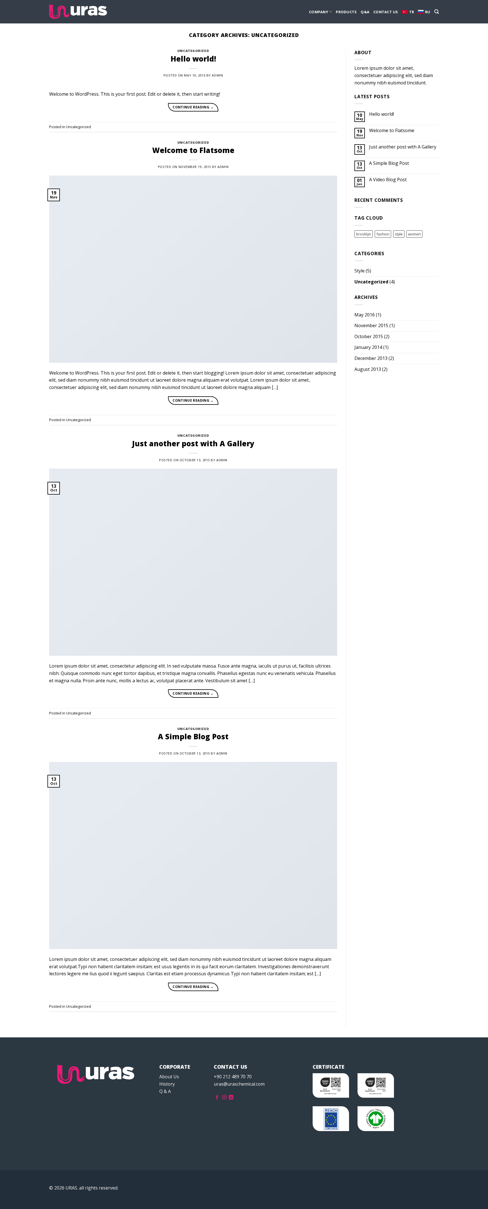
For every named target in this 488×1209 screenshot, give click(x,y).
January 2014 (368, 347)
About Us (169, 1077)
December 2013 (370, 358)
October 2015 (368, 336)
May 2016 (364, 315)
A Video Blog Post (388, 179)
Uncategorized (193, 51)
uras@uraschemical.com (239, 1084)
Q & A (165, 1091)
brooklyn (363, 234)
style (399, 234)
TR (411, 11)
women (414, 234)
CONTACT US (385, 11)
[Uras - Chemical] (78, 12)
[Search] (436, 11)
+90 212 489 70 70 (233, 1077)
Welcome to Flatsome (193, 150)
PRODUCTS (346, 11)
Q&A (365, 11)
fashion (382, 234)
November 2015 (371, 325)
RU (427, 11)
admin (217, 75)
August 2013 (367, 369)
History (167, 1084)
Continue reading (193, 107)
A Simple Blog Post (193, 737)
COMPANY (318, 11)
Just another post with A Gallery (193, 444)
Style (359, 271)
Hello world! (193, 59)
